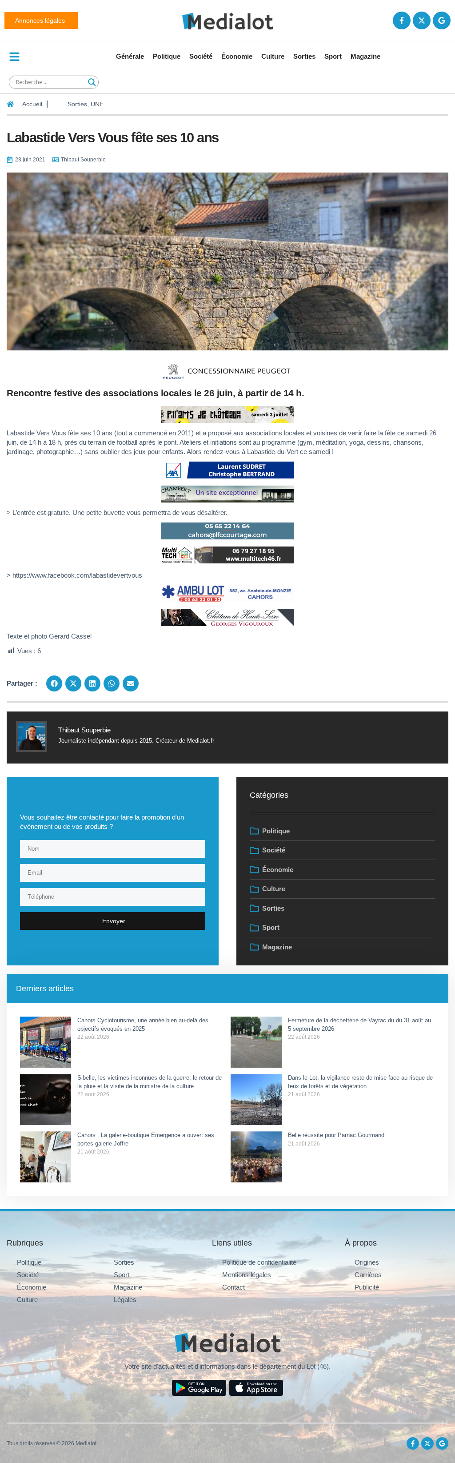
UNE (97, 104)
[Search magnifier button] (92, 82)
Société (200, 56)
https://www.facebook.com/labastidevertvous (77, 575)
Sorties (304, 56)
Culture (272, 56)
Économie (236, 56)
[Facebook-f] (402, 20)
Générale (130, 56)
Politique (166, 56)
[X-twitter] (422, 20)
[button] (54, 683)
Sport (333, 56)
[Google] (442, 20)
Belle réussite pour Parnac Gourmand (337, 1135)
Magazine (365, 56)
